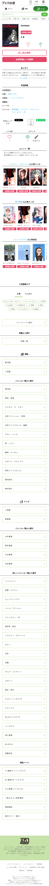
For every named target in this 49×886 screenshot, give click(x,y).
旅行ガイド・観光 (12, 816)
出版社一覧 (25, 19)
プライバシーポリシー (14, 864)
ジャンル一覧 (6, 19)
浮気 (41, 305)
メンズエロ (9, 726)
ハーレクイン (31, 301)
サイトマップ (23, 867)
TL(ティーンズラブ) (13, 699)
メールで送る (31, 122)
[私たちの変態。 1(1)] (37, 214)
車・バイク (9, 443)
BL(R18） (9, 744)
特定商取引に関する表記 (37, 867)
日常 (7, 654)
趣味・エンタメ (11, 452)
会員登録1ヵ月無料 (24, 59)
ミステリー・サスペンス (29, 109)
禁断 (32, 305)
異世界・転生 (10, 626)
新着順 (8, 519)
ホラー (8, 644)
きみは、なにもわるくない (24, 263)
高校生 (36, 309)
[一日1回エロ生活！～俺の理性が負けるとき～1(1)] (9, 214)
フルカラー (24, 309)
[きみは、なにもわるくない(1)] (24, 252)
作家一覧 (16, 19)
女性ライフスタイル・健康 (16, 425)
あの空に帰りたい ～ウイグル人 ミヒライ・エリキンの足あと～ (39, 263)
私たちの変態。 (37, 225)
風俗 (13, 309)
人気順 (8, 371)
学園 (7, 663)
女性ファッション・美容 (15, 416)
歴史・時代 (9, 690)
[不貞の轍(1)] (23, 177)
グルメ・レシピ (11, 434)
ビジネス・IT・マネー (14, 407)
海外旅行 (8, 489)
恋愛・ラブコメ (11, 590)
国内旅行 (8, 480)
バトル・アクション (13, 608)
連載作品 (8, 753)
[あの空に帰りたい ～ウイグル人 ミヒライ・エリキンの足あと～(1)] (39, 252)
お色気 (10, 305)
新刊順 (8, 362)
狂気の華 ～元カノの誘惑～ (9, 187)
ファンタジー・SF (19, 112)
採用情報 (29, 870)
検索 (44, 14)
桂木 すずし (12, 94)
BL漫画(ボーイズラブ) (14, 780)
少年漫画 (8, 536)
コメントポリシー (28, 864)
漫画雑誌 (35, 19)
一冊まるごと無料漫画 (14, 798)
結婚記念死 (36, 187)
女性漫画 (8, 564)
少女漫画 (8, 555)
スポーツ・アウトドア (14, 461)
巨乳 (43, 301)
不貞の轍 (23, 187)
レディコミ (9, 708)
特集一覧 (24, 341)
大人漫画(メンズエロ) (14, 789)
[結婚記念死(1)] (36, 177)
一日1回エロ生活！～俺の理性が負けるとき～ (9, 225)
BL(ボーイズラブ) (12, 717)
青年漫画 (15, 109)
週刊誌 (8, 389)
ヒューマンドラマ (12, 599)
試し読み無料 (24, 53)
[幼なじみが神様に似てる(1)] (9, 252)
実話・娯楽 (9, 398)
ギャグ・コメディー (13, 672)
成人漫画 (8, 735)
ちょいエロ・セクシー (13, 301)
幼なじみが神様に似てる (9, 263)
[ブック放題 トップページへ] (8, 3)
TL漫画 (43, 19)
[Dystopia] (10, 25)
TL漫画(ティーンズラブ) (15, 771)
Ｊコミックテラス (17, 98)
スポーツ (8, 681)
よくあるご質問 (12, 867)
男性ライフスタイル (13, 470)
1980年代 (21, 305)
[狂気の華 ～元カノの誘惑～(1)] (9, 177)
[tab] (8, 8)
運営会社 (21, 870)
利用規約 (39, 864)
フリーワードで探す (24, 322)
